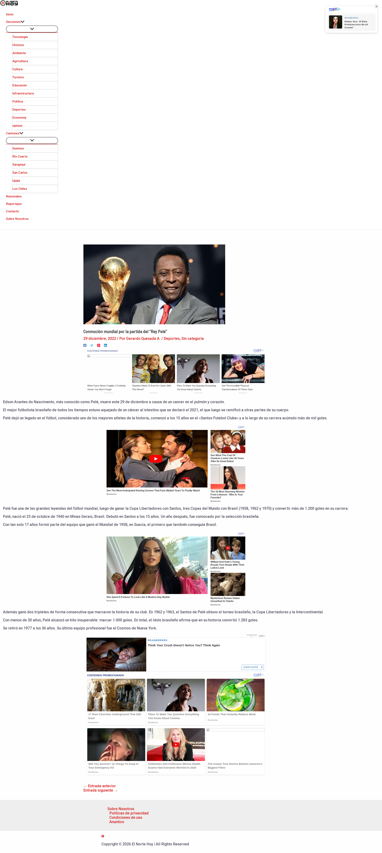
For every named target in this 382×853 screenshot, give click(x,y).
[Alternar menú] (32, 29)
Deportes (172, 338)
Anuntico (116, 822)
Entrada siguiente (100, 790)
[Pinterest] (98, 345)
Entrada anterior (99, 786)
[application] (22, 22)
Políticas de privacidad (129, 813)
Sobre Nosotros (120, 809)
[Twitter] (91, 345)
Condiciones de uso (125, 817)
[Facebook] (84, 345)
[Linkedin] (105, 345)
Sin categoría (192, 338)
